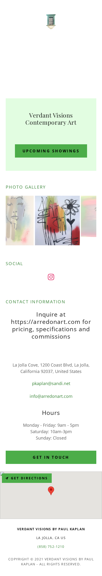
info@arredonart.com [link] (51, 396)
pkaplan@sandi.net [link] (51, 383)
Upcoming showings (51, 151)
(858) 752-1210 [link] (50, 546)
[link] (51, 21)
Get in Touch (51, 457)
